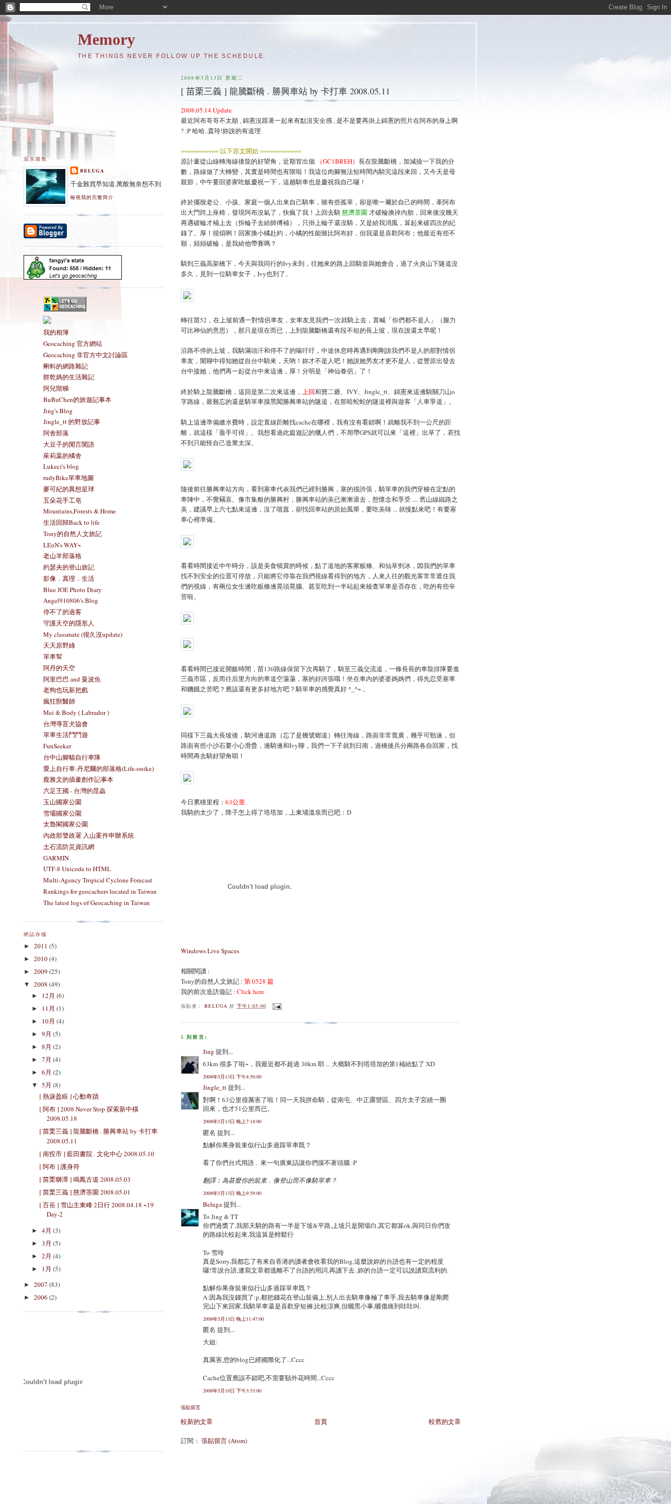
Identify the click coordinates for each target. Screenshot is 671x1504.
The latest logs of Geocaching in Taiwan (96, 902)
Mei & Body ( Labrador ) (76, 712)
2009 (41, 971)
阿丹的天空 (59, 667)
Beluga (212, 1204)
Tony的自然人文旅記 (72, 533)
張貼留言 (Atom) (224, 1440)
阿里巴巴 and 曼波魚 (72, 679)
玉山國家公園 (62, 801)
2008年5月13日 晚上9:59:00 (232, 1193)
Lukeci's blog (61, 466)
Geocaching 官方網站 (72, 343)
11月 (49, 1008)
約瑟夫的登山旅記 (68, 567)
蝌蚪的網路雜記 (65, 366)
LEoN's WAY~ (62, 544)
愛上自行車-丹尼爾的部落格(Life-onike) (98, 768)
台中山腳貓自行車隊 (72, 757)
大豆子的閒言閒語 (68, 444)
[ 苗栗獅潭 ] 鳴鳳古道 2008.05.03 (85, 1179)
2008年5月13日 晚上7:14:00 (232, 1121)
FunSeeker (57, 745)
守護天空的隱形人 (68, 623)
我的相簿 (56, 332)
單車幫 (52, 656)
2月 (47, 1255)
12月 (49, 995)
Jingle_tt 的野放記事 (71, 421)
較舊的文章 (445, 1421)
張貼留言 (190, 1407)
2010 (41, 958)
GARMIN (56, 857)
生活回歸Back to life (71, 522)
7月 (47, 1059)
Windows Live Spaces (210, 950)
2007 (41, 1284)
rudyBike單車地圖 (68, 477)
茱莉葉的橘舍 (62, 455)
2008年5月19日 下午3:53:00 (232, 1390)
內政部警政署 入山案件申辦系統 (88, 835)
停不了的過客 (62, 611)
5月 (47, 1084)
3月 (47, 1243)
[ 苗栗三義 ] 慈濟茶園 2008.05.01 (85, 1192)
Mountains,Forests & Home (79, 511)
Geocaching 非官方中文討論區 (85, 354)
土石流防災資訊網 (68, 846)
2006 (41, 1297)
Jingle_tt (214, 1087)
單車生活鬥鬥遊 (65, 734)
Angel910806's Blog (70, 600)
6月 (47, 1072)
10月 (49, 1021)
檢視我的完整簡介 (91, 197)
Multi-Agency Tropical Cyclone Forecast (97, 880)
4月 (47, 1230)
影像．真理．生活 (68, 578)
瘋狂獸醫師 (59, 701)
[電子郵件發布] (276, 1005)
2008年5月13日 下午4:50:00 (232, 1076)
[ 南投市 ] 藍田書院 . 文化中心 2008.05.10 (96, 1153)
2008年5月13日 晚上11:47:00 (233, 1318)
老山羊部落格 (62, 555)
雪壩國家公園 (62, 813)
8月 (47, 1046)
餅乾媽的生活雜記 (68, 376)
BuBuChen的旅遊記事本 (77, 399)
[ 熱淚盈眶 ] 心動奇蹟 (69, 1096)
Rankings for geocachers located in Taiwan (100, 891)
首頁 (320, 1421)
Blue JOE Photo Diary (72, 589)
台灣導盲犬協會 (65, 723)
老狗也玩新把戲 (65, 689)
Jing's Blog (58, 410)
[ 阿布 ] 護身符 (59, 1166)
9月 (47, 1033)
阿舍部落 (56, 432)
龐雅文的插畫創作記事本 (78, 779)
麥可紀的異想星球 (68, 488)
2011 (41, 945)
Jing (208, 1051)
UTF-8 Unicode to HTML (77, 868)
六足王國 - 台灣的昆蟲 (74, 790)
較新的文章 (197, 1421)
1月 (47, 1268)
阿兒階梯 (56, 388)
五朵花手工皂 (62, 500)
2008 (41, 984)
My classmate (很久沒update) (82, 634)
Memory (106, 39)
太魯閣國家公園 (65, 824)
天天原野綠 (59, 645)
